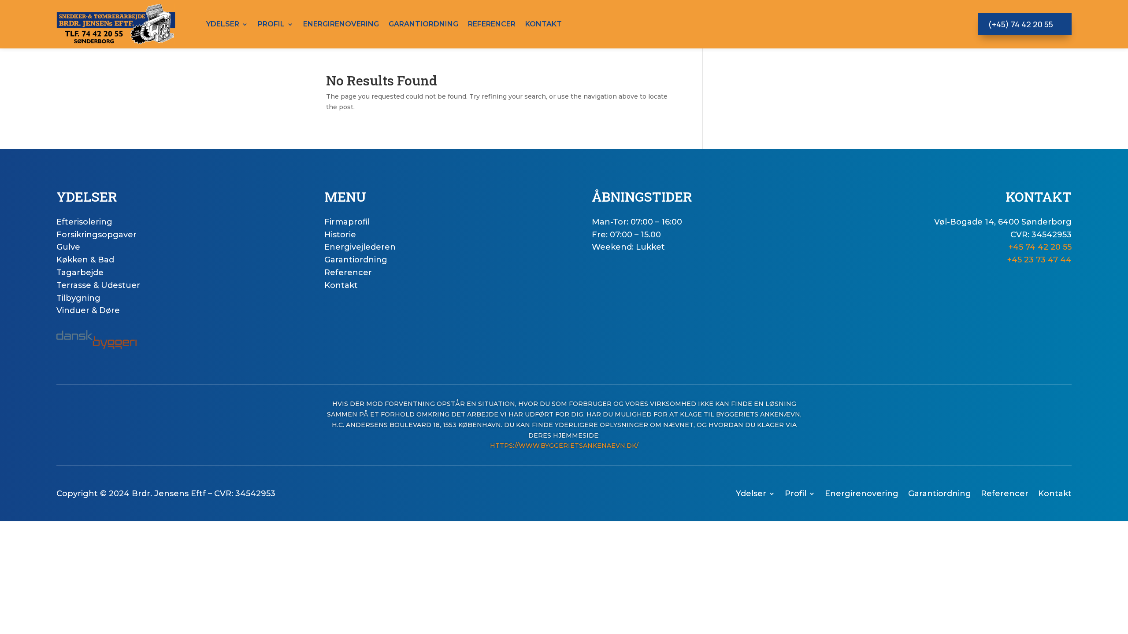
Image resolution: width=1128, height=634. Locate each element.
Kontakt (543, 24)
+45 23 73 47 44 (1039, 260)
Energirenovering (341, 24)
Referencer (492, 24)
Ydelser (222, 24)
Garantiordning (423, 24)
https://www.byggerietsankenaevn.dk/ (564, 446)
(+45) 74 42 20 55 (1020, 24)
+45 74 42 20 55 (1040, 247)
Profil (271, 24)
